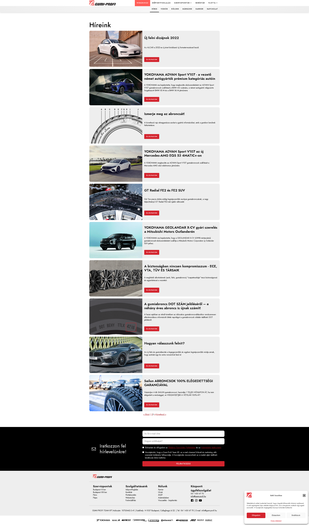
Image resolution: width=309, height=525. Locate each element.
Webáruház (142, 3)
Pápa (95, 497)
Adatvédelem (163, 497)
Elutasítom (276, 515)
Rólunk (175, 9)
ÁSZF (160, 495)
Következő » (161, 414)
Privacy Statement (276, 521)
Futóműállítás (131, 500)
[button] (304, 495)
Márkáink (187, 9)
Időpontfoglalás (161, 3)
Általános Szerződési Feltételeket (181, 447)
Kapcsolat (212, 9)
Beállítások (296, 515)
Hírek (154, 9)
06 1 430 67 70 (197, 493)
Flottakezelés (131, 495)
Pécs (95, 495)
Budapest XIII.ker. (100, 492)
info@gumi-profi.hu (198, 496)
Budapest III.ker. (99, 489)
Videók (164, 9)
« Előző (146, 414)
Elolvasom (151, 59)
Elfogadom (256, 515)
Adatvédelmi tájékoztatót (211, 447)
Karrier (199, 9)
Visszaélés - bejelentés (167, 500)
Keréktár (200, 3)
